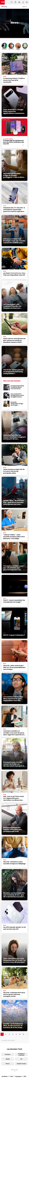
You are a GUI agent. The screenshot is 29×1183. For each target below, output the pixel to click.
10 (19, 1034)
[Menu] (27, 2)
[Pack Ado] (14, 133)
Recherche (12, 2)
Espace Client (23, 2)
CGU (11, 1076)
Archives (5, 1076)
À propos (18, 1076)
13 (23, 1034)
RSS (25, 1076)
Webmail (19, 2)
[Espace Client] (23, 2)
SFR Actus (4, 6)
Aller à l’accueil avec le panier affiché (15, 2)
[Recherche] (12, 2)
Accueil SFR (2, 2)
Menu (26, 2)
